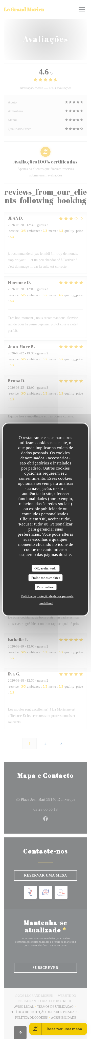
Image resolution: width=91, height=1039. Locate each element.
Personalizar (45, 587)
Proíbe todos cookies (45, 578)
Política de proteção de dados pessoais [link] (47, 596)
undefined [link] (46, 603)
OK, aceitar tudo (45, 568)
